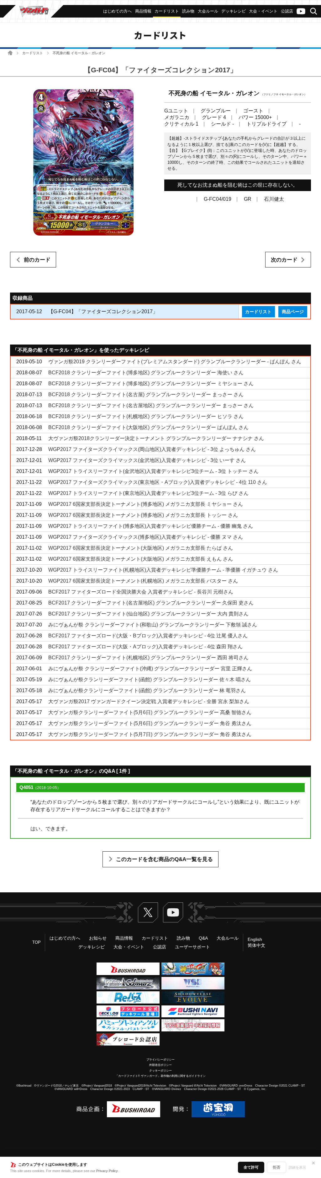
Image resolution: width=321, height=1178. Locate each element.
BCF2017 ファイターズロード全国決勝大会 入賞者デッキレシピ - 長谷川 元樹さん (140, 591)
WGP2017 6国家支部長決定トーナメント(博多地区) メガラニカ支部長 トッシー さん (143, 515)
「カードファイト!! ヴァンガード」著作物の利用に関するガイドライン (160, 1075)
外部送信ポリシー (160, 1064)
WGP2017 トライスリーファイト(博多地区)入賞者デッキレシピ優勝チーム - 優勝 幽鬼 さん (150, 526)
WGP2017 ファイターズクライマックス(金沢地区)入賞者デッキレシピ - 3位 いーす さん (147, 460)
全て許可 (251, 1167)
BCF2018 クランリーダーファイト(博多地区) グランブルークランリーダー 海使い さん (146, 372)
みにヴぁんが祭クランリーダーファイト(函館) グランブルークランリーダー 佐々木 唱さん (149, 679)
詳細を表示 (297, 1167)
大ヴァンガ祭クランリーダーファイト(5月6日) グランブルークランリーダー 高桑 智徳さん (149, 712)
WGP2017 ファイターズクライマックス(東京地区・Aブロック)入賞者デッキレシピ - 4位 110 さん (157, 482)
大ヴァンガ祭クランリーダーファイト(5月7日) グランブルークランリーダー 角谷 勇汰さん (149, 734)
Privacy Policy (107, 1171)
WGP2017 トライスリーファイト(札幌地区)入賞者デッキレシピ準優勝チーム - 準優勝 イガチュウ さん (163, 570)
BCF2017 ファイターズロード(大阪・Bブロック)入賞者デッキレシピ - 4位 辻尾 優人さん (148, 635)
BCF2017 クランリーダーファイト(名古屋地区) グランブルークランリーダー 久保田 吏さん (151, 602)
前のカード (37, 260)
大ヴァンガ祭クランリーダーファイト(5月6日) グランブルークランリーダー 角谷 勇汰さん (149, 723)
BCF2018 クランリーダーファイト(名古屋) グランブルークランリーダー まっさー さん (146, 394)
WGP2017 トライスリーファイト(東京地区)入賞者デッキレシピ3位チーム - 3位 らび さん (148, 493)
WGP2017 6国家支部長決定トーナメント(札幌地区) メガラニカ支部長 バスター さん (143, 581)
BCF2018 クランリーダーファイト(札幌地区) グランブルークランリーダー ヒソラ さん (146, 416)
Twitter (148, 912)
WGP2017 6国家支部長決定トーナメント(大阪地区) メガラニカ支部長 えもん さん (140, 559)
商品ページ (293, 311)
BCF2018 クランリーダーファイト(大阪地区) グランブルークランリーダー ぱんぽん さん (148, 427)
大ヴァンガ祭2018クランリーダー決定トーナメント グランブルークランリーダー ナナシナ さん (156, 438)
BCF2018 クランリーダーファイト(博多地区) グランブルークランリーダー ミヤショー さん (151, 383)
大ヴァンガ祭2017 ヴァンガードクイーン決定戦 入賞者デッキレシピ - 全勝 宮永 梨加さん (148, 701)
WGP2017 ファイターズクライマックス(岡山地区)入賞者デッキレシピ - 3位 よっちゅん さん (152, 449)
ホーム (10, 52)
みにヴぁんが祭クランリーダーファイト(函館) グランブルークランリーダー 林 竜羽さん (147, 690)
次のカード (284, 260)
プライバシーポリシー (160, 1059)
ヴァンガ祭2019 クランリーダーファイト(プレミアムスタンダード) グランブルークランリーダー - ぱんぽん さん (174, 361)
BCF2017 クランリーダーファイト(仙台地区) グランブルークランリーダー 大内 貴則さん (148, 613)
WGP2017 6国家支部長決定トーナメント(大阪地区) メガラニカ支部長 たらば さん (140, 548)
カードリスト (32, 53)
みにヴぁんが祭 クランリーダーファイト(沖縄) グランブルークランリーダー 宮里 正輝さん (150, 668)
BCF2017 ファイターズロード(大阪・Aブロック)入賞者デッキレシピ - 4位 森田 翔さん (145, 646)
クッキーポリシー (160, 1070)
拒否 (276, 1167)
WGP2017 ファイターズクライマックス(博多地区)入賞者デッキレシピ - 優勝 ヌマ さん (145, 537)
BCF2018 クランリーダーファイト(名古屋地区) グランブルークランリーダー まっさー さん (151, 405)
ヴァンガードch (301, 11)
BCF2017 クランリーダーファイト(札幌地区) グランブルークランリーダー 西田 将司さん (148, 657)
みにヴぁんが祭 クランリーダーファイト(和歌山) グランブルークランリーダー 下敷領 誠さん (152, 624)
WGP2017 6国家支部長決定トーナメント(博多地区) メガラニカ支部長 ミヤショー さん (145, 504)
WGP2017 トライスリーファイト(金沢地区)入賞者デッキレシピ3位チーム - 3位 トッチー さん (153, 471)
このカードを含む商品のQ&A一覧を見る (164, 859)
